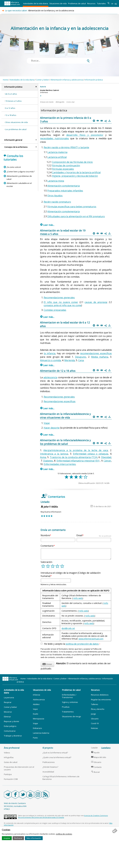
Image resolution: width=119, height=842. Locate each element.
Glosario (95, 718)
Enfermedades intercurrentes (60, 464)
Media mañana (99, 356)
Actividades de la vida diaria (35, 3)
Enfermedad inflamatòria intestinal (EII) (78, 460)
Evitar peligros (10, 726)
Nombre (45, 535)
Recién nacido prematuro (57, 201)
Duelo (35, 714)
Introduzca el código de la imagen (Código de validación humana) (71, 574)
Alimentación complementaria (63, 185)
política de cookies (64, 834)
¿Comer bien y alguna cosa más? (21, 171)
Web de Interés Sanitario (15, 803)
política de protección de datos (82, 643)
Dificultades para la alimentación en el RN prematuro (76, 216)
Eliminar (7, 716)
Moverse (8, 712)
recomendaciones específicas (96, 353)
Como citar (70, 102)
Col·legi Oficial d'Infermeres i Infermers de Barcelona (61, 777)
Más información (34, 838)
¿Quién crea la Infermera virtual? (57, 757)
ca (112, 3)
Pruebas (66, 707)
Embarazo (37, 728)
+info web (77, 598)
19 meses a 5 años (13, 101)
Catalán (94, 747)
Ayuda (95, 752)
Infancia (36, 694)
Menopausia (38, 718)
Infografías (9, 757)
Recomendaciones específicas (59, 401)
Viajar (47, 423)
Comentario (47, 545)
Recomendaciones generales (59, 297)
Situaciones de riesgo (71, 716)
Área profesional (11, 747)
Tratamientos (68, 711)
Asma (43, 457)
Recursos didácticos (100, 694)
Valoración (46, 562)
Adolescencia (39, 699)
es (116, 3)
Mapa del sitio (98, 757)
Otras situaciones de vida (16, 122)
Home (5, 79)
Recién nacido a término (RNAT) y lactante (66, 147)
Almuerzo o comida (50, 360)
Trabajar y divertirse (13, 735)
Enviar (47, 664)
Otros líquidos (55, 195)
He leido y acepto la (72, 644)
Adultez (36, 704)
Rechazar (18, 838)
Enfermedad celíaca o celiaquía (90, 453)
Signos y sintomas (70, 702)
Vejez (35, 709)
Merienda (69, 360)
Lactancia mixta (55, 180)
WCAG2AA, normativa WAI (15, 806)
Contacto (96, 767)
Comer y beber (42, 79)
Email (93, 535)
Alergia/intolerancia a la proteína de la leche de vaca (75, 450)
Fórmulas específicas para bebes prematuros (71, 206)
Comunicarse (10, 731)
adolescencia (50, 377)
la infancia (49, 353)
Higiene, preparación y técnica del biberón (75, 175)
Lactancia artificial (57, 157)
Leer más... (47, 225)
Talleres (94, 704)
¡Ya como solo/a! (14, 167)
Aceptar (6, 838)
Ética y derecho (97, 709)
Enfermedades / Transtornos (69, 696)
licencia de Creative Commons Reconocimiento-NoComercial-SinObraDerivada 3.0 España (63, 816)
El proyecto (48, 747)
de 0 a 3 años (11, 94)
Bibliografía (60, 102)
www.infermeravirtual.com (91, 638)
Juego (93, 714)
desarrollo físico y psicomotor (84, 135)
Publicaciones (49, 762)
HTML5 (7, 809)
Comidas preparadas (55, 310)
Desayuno (80, 356)
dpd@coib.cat (68, 628)
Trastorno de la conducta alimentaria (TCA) (73, 457)
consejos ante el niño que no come (62, 305)
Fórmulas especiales (63, 169)
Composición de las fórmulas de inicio (72, 162)
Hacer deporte (51, 427)
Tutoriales (101, 3)
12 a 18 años (10, 115)
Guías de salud (10, 762)
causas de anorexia (96, 302)
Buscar (95, 772)
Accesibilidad (48, 771)
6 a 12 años (10, 108)
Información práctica (94, 79)
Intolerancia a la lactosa (54, 453)
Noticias (94, 728)
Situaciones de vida (58, 3)
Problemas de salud (77, 3)
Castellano (106, 747)
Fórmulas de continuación (66, 165)
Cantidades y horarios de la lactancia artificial (76, 172)
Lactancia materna (57, 152)
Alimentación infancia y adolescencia (67, 79)
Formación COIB (11, 779)
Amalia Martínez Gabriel (49, 90)
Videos (7, 752)
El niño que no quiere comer (61, 302)
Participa (8, 774)
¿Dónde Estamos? (50, 767)
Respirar (7, 702)
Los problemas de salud (15, 129)
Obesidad (106, 457)
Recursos (91, 3)
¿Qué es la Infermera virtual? (55, 752)
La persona (9, 697)
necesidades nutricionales (54, 138)
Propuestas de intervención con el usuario (19, 768)
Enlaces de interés (46, 102)
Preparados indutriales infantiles (65, 190)
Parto (35, 737)
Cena (81, 360)
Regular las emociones (101, 699)
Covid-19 (95, 723)
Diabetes (48, 460)
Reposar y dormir (11, 721)
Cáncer (107, 460)
